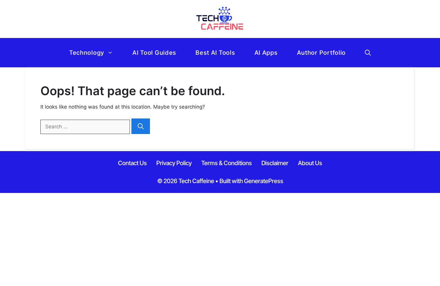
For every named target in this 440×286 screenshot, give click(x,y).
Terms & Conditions (226, 163)
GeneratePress (263, 181)
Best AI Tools (215, 52)
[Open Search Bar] (367, 52)
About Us (310, 163)
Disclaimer (274, 163)
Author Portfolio (321, 52)
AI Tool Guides (154, 52)
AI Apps (266, 52)
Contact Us (132, 163)
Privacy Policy (174, 163)
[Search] (140, 126)
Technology (86, 52)
